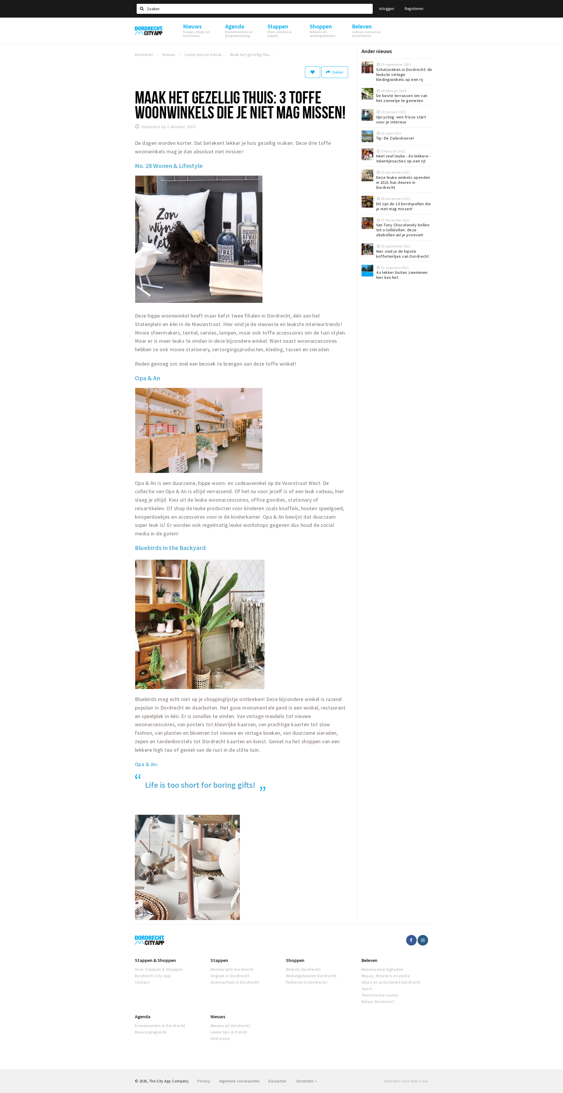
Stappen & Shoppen (155, 960)
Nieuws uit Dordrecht (230, 1025)
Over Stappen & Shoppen (159, 969)
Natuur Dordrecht (378, 1001)
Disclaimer (277, 1081)
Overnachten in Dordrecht (235, 982)
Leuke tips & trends (229, 1032)
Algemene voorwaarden (239, 1081)
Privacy (203, 1081)
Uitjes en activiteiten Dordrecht (391, 982)
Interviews (220, 1038)
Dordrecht (305, 1081)
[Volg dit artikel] (312, 72)
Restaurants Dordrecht (232, 969)
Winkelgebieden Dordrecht (311, 975)
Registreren (414, 8)
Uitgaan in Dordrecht (230, 975)
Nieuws (218, 1016)
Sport (367, 988)
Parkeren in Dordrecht (306, 982)
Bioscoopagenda (151, 1032)
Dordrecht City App (153, 975)
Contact (142, 982)
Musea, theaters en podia (386, 975)
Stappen (219, 960)
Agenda (142, 1016)
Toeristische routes (380, 995)
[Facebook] (411, 940)
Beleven (369, 960)
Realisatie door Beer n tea (406, 1081)
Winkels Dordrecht (303, 969)
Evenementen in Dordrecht (160, 1025)
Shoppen (295, 960)
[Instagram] (423, 940)
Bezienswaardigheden (382, 969)
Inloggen (386, 8)
